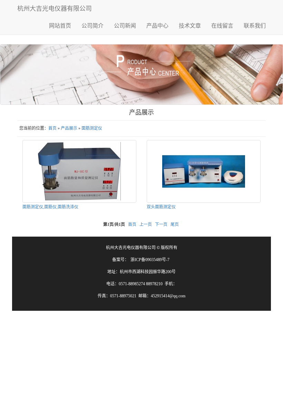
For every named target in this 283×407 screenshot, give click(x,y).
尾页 (174, 224)
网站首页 (60, 26)
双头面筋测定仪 (161, 207)
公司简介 (92, 26)
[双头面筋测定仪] (204, 171)
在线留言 (222, 26)
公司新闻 (125, 26)
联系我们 (255, 26)
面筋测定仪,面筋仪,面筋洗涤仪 (50, 207)
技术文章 (190, 26)
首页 (52, 128)
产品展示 (69, 128)
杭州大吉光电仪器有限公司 (54, 8)
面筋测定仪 (91, 128)
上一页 (145, 224)
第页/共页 (114, 224)
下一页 (161, 224)
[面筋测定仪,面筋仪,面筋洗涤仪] (79, 171)
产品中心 (157, 26)
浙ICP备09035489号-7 (149, 259)
